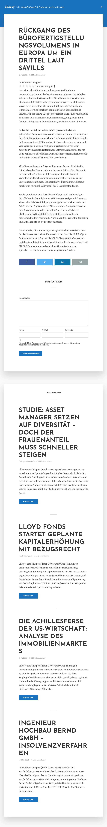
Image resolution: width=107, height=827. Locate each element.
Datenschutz (91, 7)
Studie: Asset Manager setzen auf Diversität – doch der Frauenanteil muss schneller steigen (49, 433)
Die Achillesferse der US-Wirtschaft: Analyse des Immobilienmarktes (53, 637)
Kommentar (24, 298)
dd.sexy (9, 7)
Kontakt (65, 7)
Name (21, 330)
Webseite (69, 330)
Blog (55, 7)
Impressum (77, 7)
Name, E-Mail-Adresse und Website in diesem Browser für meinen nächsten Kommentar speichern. (49, 344)
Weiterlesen (28, 501)
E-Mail (45, 330)
